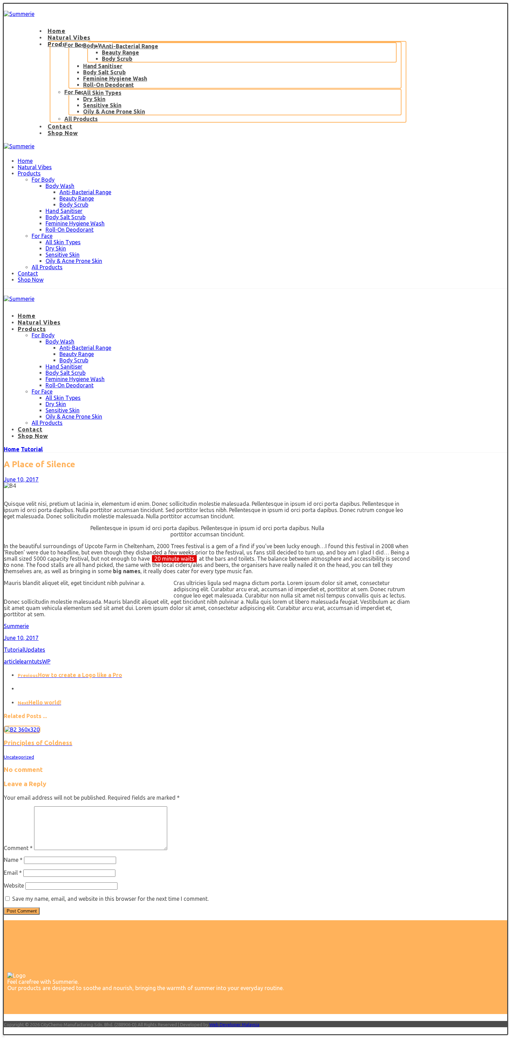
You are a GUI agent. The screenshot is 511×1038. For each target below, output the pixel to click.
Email (13, 873)
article (11, 661)
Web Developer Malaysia (234, 1024)
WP (46, 661)
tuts (37, 661)
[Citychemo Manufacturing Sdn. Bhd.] (19, 14)
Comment (18, 848)
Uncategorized (19, 757)
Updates (34, 649)
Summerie (16, 626)
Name (13, 860)
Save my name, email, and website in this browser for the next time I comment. (110, 899)
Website (14, 885)
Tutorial (14, 649)
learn (25, 661)
